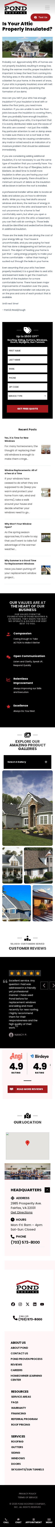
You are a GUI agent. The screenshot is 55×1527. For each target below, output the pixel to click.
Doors (16, 1464)
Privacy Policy (27, 1493)
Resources (20, 1391)
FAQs (14, 1402)
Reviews (16, 1364)
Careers (16, 1370)
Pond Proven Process (26, 1359)
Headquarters (26, 1190)
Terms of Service (27, 1497)
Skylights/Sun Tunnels (27, 1469)
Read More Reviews (30, 1089)
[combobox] (27, 396)
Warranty (18, 1408)
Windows (18, 1458)
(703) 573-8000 (25, 1242)
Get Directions (22, 1212)
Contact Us (19, 1353)
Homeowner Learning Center (26, 1378)
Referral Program (24, 1419)
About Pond (19, 1348)
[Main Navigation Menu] (47, 7)
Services (18, 1436)
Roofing (17, 1441)
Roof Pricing (20, 1424)
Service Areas (21, 1397)
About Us (18, 1343)
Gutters (17, 1447)
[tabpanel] (27, 845)
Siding (15, 1453)
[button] (20, 1080)
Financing (18, 1413)
